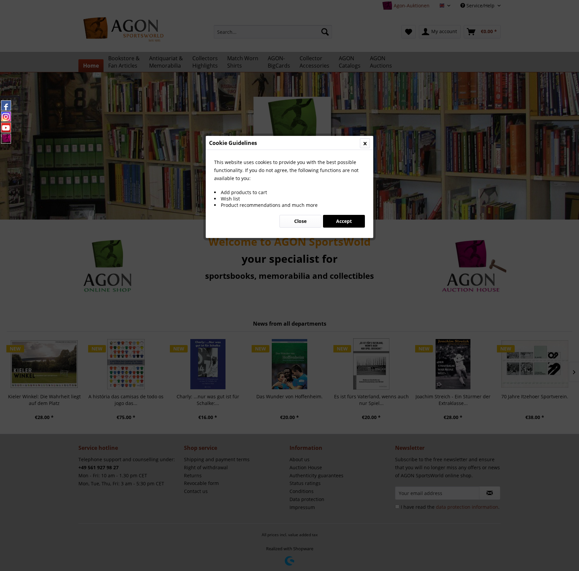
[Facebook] (6, 105)
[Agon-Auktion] (6, 139)
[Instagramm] (6, 116)
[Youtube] (6, 128)
